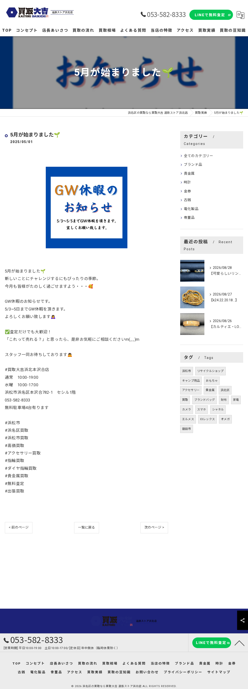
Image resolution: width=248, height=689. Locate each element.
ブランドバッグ (204, 399)
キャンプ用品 (191, 380)
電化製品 (191, 209)
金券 (187, 191)
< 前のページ (19, 527)
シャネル (218, 409)
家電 (236, 399)
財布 (224, 399)
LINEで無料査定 (210, 15)
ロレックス (207, 419)
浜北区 (225, 390)
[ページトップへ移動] (239, 643)
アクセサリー (191, 390)
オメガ (225, 419)
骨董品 (189, 218)
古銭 (187, 200)
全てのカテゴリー (198, 156)
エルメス (188, 419)
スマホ (201, 409)
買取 (185, 399)
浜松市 (186, 371)
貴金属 (189, 174)
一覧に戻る (86, 527)
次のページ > (154, 527)
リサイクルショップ (210, 371)
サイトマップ (219, 672)
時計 (187, 182)
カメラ (186, 409)
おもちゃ (212, 380)
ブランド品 (193, 165)
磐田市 (186, 429)
